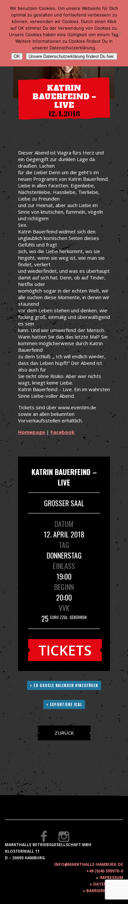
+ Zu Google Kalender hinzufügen (64, 685)
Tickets (65, 650)
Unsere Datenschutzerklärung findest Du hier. (72, 56)
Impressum (111, 877)
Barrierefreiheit (104, 890)
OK (17, 56)
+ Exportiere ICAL (64, 704)
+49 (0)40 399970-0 (104, 871)
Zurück (64, 732)
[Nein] (120, 33)
